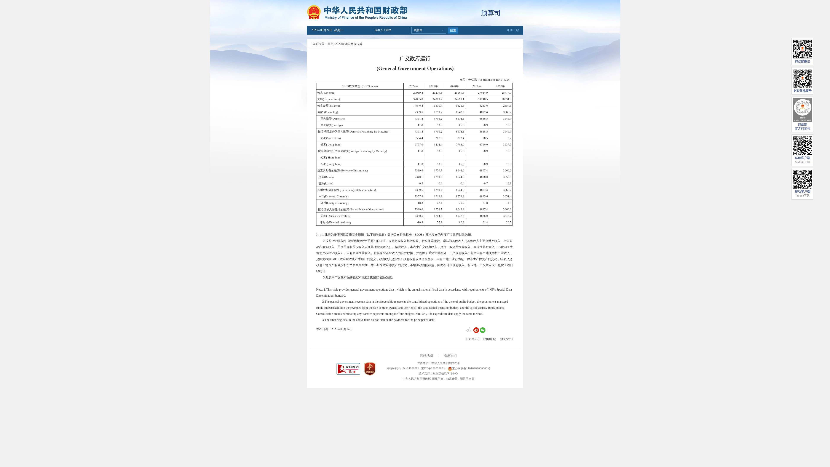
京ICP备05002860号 (433, 368)
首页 (330, 44)
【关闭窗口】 (506, 339)
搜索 (453, 30)
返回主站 (513, 30)
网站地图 (426, 355)
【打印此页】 (490, 339)
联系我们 (450, 355)
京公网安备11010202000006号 (471, 368)
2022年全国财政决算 (348, 44)
